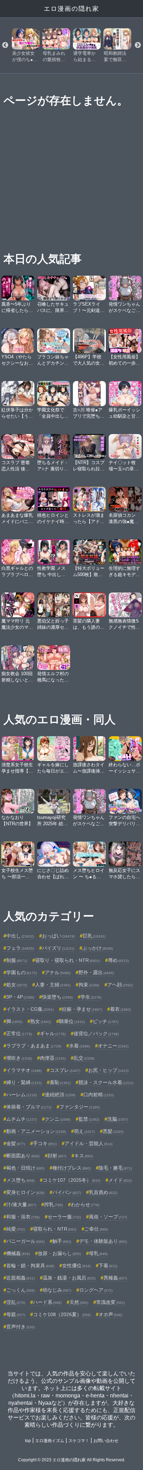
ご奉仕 (96, 1229)
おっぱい (58, 936)
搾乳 (53, 1204)
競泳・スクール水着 (105, 1082)
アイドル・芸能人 (88, 1143)
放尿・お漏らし (59, 1253)
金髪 (15, 1143)
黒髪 (113, 1131)
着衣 (120, 1009)
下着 (108, 1265)
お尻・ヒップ (108, 1070)
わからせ (85, 1204)
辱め (118, 960)
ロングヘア (95, 1290)
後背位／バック (96, 1033)
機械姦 (18, 1253)
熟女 (40, 1021)
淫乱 (15, 1302)
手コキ (45, 1143)
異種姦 (115, 1278)
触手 (61, 1241)
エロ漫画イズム (49, 1440)
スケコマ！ (78, 1440)
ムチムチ (21, 1119)
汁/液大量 (21, 1204)
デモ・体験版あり (103, 1241)
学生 (91, 997)
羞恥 (60, 1082)
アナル (57, 972)
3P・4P (20, 997)
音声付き (20, 1326)
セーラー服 (64, 1216)
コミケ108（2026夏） (62, 1314)
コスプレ (65, 1070)
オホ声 (110, 1314)
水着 (79, 1046)
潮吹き (19, 1058)
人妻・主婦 (52, 984)
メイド (120, 1180)
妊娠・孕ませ (82, 1009)
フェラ (20, 948)
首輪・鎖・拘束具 (30, 1265)
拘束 (88, 984)
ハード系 (47, 1302)
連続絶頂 (60, 1094)
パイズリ (58, 948)
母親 (15, 1314)
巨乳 (94, 936)
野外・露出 (96, 972)
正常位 (19, 1033)
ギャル (53, 1033)
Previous (5, 45)
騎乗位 (72, 1021)
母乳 (98, 1253)
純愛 (15, 1229)
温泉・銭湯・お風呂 (69, 1278)
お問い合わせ (105, 1440)
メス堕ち (20, 1180)
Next (137, 45)
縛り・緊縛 (24, 1082)
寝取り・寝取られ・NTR (67, 960)
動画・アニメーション (36, 1131)
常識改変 (110, 1302)
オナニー (113, 1046)
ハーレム (21, 1094)
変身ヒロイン (25, 1192)
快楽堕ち (57, 997)
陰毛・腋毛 (115, 1168)
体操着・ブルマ (28, 1107)
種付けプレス (71, 1168)
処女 (16, 984)
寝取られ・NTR (54, 1229)
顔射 (57, 1155)
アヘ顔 (120, 984)
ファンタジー (79, 1107)
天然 (78, 1302)
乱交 (84, 1058)
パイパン (66, 1192)
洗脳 (117, 1119)
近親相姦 (20, 1278)
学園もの (21, 972)
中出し (20, 936)
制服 (16, 960)
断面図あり (23, 1155)
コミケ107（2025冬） (71, 1180)
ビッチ (105, 1021)
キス (83, 1155)
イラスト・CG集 (30, 1009)
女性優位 (76, 1265)
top (28, 1440)
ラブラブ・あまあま (33, 1046)
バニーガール (25, 1241)
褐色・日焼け (25, 1168)
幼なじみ (57, 1290)
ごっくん (20, 1290)
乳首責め (103, 1192)
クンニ (57, 1119)
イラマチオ (24, 1070)
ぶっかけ (97, 948)
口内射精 (98, 1094)
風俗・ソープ (108, 1216)
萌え (84, 1131)
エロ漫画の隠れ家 (71, 8)
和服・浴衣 (23, 1216)
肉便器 (53, 1058)
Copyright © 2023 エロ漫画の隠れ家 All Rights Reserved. (71, 1459)
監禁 (88, 1119)
